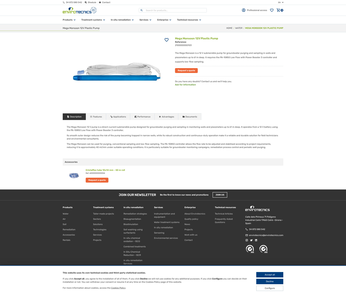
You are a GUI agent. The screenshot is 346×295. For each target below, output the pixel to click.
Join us (220, 195)
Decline (270, 281)
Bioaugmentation (132, 219)
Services (143, 20)
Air (64, 219)
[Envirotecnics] (80, 10)
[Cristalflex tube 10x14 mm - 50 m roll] (118, 175)
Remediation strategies (135, 213)
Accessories (69, 235)
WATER (238, 28)
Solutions (98, 224)
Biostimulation (131, 224)
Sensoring (159, 232)
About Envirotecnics (194, 213)
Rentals (66, 240)
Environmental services (166, 238)
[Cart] (280, 10)
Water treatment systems (166, 222)
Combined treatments (135, 246)
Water (66, 213)
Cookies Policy (118, 288)
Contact (188, 240)
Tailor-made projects (103, 213)
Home (229, 28)
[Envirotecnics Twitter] (251, 240)
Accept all (270, 274)
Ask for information (185, 84)
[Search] (141, 10)
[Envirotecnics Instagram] (246, 240)
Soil (64, 224)
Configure (270, 288)
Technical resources (187, 20)
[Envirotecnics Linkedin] (256, 240)
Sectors (97, 219)
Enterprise (162, 20)
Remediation (69, 229)
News (187, 224)
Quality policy (191, 219)
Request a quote (186, 70)
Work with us (190, 235)
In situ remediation (163, 227)
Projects (97, 240)
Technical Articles (224, 213)
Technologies (99, 229)
